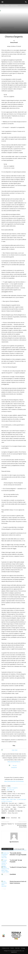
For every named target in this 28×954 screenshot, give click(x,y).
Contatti (12, 948)
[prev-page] (2, 889)
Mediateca (7, 5)
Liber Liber (17, 948)
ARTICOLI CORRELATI (7, 849)
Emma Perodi (10, 789)
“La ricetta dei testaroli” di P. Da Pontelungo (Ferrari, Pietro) (21, 825)
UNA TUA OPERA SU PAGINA (16, 935)
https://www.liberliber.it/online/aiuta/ (13, 781)
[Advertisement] (14, 908)
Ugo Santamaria (14, 841)
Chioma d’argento (12, 788)
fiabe (19, 817)
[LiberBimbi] (5, 876)
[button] (2, 2)
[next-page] (5, 889)
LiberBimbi (13, 874)
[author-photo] (14, 839)
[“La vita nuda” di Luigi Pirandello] (5, 863)
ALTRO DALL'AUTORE (19, 849)
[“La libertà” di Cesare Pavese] (5, 869)
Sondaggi (23, 948)
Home (2, 5)
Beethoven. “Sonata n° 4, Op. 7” (7, 824)
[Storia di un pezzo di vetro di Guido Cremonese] (5, 884)
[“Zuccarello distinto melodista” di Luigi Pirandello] (5, 855)
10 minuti (8, 817)
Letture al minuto (14, 5)
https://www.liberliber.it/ (14, 761)
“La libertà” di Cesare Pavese (18, 867)
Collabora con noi (5, 948)
